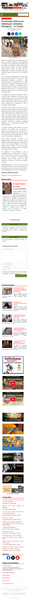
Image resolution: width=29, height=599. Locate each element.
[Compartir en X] (8, 33)
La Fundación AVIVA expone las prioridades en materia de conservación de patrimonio (20, 289)
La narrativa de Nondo (19, 189)
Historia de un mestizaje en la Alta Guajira (12, 521)
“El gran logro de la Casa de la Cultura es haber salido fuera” (19, 316)
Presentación (9, 589)
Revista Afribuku (6, 578)
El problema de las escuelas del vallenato (12, 535)
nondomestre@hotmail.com (14, 175)
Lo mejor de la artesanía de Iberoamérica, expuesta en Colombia (19, 342)
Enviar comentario (21, 275)
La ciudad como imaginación (9, 527)
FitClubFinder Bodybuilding (8, 572)
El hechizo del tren (6, 565)
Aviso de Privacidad (14, 273)
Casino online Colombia (7, 583)
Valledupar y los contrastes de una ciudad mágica (19, 303)
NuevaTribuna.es (6, 575)
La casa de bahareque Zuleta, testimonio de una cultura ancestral (19, 329)
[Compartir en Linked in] (16, 33)
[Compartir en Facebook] (12, 33)
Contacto (4, 589)
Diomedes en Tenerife (7, 531)
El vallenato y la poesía (7, 517)
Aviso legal (21, 589)
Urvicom (16, 597)
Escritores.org (5, 580)
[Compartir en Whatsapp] (20, 33)
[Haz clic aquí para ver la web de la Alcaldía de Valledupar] (13, 365)
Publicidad (15, 589)
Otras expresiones (6, 18)
